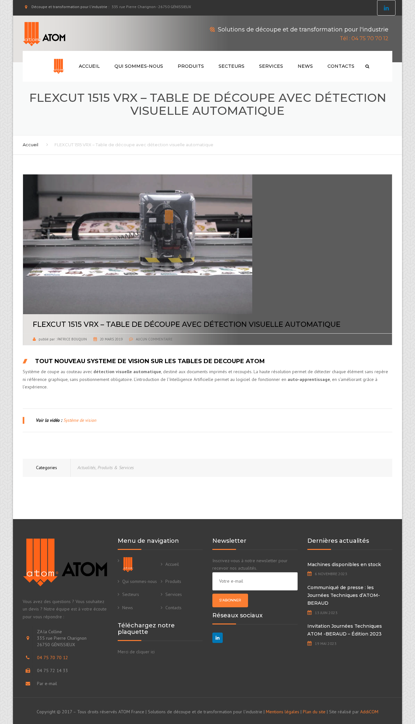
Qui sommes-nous (138, 66)
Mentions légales (282, 712)
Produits (191, 66)
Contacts (340, 66)
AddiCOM (369, 712)
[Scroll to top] (381, 689)
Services (271, 66)
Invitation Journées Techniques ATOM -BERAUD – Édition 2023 (344, 630)
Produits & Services (116, 467)
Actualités (86, 467)
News (305, 66)
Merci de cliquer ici (136, 652)
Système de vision (80, 420)
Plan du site (314, 712)
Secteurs (231, 66)
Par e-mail (47, 683)
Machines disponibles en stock (344, 564)
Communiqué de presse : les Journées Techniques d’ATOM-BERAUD (343, 595)
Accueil (89, 66)
